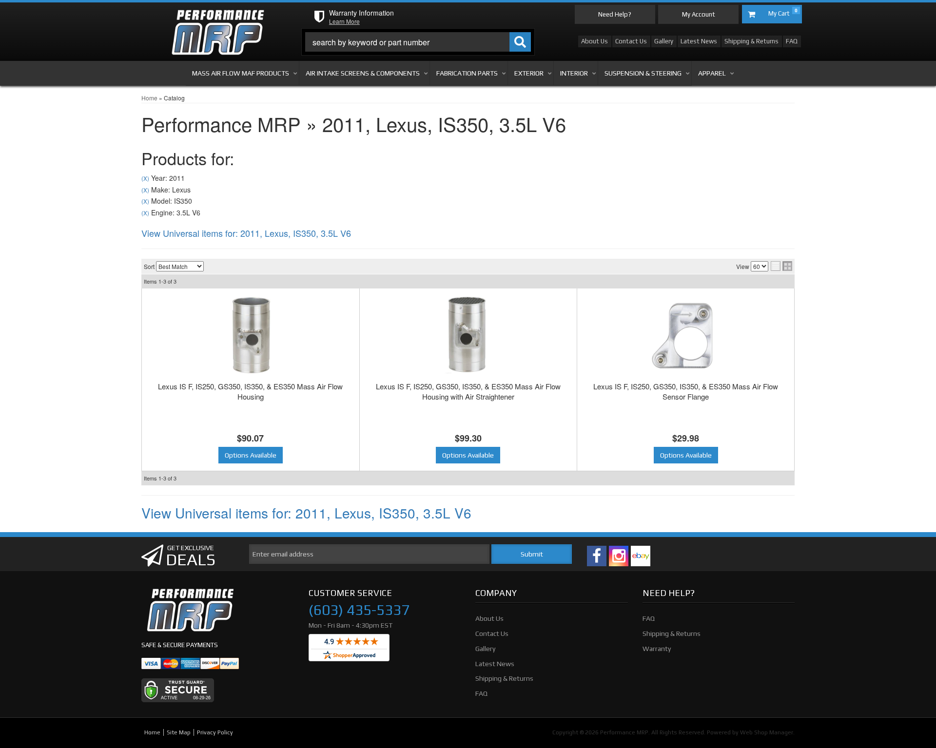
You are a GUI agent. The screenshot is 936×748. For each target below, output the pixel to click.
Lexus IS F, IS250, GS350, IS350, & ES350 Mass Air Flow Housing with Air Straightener (468, 391)
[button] (418, 42)
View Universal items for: (246, 233)
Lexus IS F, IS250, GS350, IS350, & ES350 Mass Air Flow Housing (250, 391)
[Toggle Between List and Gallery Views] (781, 266)
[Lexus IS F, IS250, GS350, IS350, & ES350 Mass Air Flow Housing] (250, 335)
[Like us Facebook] (596, 556)
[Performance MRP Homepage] (217, 19)
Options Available (250, 455)
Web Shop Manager (766, 732)
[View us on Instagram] (618, 556)
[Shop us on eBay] (640, 556)
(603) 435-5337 (359, 610)
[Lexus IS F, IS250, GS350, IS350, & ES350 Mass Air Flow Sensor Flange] (686, 335)
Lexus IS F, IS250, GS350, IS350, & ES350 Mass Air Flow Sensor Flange (685, 391)
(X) (145, 178)
